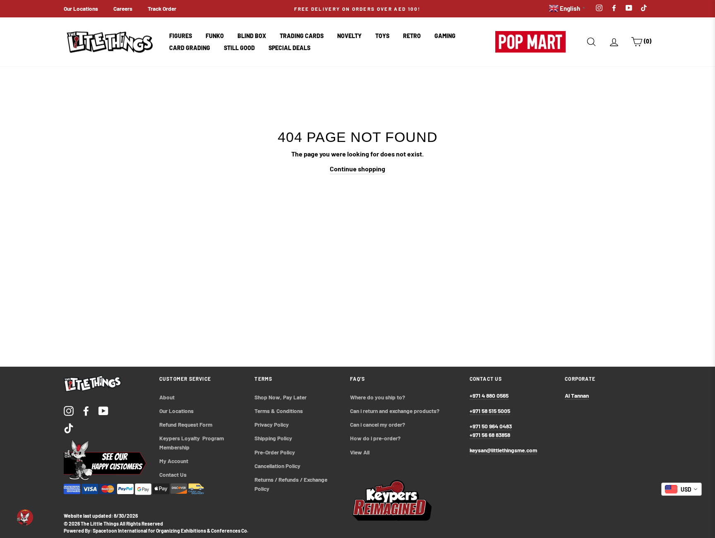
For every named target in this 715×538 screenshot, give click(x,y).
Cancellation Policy (277, 465)
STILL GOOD (239, 47)
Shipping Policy (273, 438)
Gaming (445, 35)
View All (359, 452)
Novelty (349, 35)
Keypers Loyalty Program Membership (192, 443)
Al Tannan (577, 395)
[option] (357, 8)
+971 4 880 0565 (489, 395)
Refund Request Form (185, 424)
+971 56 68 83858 (490, 434)
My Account (173, 460)
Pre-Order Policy (275, 452)
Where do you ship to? (377, 397)
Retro (412, 35)
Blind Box (252, 35)
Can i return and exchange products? (394, 410)
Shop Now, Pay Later (280, 397)
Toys (382, 35)
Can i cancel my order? (377, 424)
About (167, 397)
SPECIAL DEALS (289, 47)
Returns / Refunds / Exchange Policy (291, 484)
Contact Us (173, 474)
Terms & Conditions (278, 410)
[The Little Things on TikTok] (69, 427)
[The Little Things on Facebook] (86, 410)
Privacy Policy (271, 424)
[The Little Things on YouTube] (103, 410)
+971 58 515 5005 (490, 410)
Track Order (162, 8)
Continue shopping (357, 169)
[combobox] (681, 489)
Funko (215, 35)
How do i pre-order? (375, 438)
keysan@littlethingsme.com (503, 450)
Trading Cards (302, 35)
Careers (122, 8)
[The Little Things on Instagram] (69, 410)
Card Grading (189, 47)
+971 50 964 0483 (491, 426)
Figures (180, 35)
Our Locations (81, 8)
